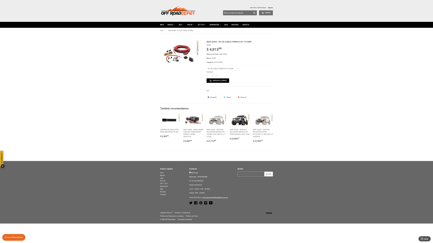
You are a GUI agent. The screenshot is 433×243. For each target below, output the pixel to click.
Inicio (162, 25)
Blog (226, 25)
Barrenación (214, 25)
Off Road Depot (170, 219)
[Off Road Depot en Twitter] (191, 204)
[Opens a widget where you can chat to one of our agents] (424, 239)
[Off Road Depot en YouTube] (211, 204)
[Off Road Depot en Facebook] (196, 204)
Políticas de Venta (192, 216)
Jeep (180, 25)
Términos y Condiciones (182, 213)
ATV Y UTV (201, 25)
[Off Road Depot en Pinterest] (201, 204)
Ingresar (270, 7)
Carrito (268, 13)
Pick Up (190, 25)
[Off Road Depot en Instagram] (205, 204)
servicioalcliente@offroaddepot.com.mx (215, 197)
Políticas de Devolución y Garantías (172, 216)
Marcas (170, 25)
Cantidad (210, 72)
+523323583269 (202, 177)
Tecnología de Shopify (185, 219)
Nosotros (235, 25)
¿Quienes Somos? (166, 213)
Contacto (245, 25)
